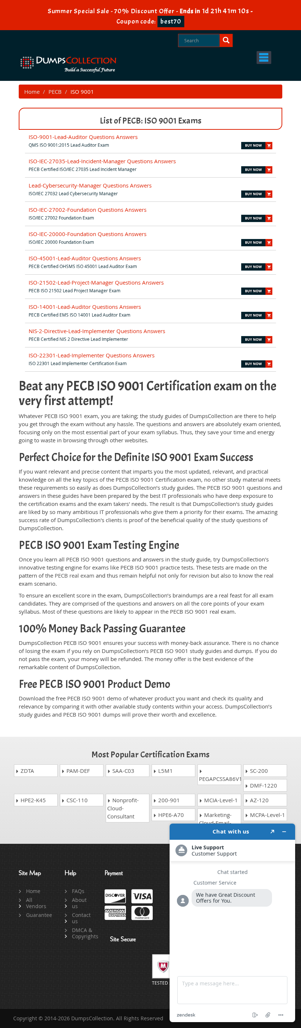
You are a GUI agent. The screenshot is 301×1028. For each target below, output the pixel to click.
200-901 (168, 800)
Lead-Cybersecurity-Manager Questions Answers (90, 185)
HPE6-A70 (170, 814)
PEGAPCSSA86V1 (220, 778)
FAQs (78, 891)
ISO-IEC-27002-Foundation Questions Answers (87, 209)
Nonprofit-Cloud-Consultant (123, 808)
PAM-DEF (77, 770)
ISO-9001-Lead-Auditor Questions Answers (83, 136)
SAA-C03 (122, 770)
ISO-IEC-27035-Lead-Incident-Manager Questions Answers (102, 161)
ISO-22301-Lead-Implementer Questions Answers (92, 355)
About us (79, 903)
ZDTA (26, 770)
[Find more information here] (232, 923)
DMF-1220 (263, 785)
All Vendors (36, 903)
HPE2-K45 (32, 800)
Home (32, 91)
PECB (55, 91)
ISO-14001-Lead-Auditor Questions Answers (85, 306)
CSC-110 (76, 800)
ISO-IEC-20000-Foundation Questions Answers (87, 234)
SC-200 (258, 770)
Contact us (81, 918)
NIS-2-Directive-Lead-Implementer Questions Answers (97, 331)
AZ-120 (259, 800)
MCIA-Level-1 (220, 800)
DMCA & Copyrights (83, 933)
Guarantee (37, 915)
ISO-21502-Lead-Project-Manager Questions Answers (96, 282)
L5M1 (165, 770)
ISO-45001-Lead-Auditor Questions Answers (85, 258)
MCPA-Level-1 (267, 814)
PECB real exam (74, 575)
